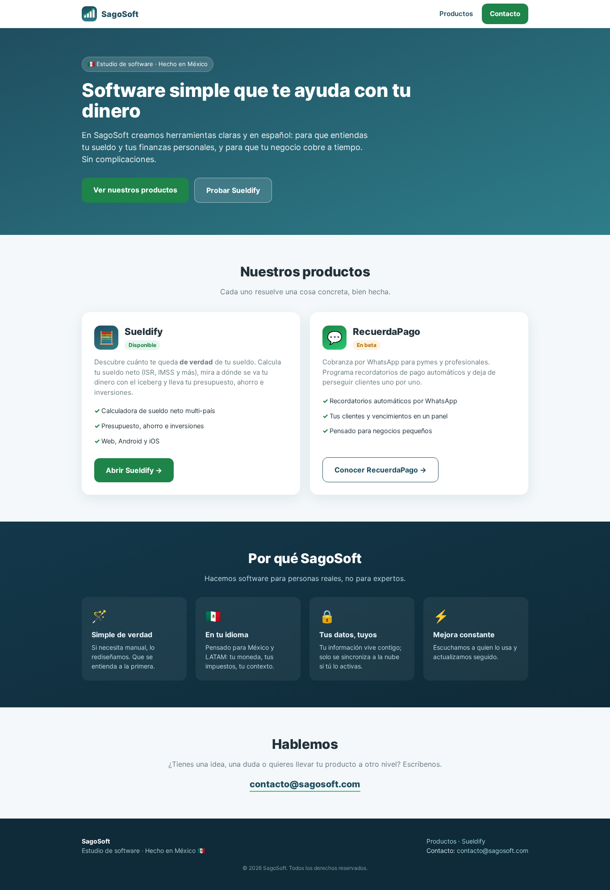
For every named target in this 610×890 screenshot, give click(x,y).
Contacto (505, 13)
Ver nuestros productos (135, 189)
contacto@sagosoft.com (305, 784)
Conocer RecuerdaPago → (380, 469)
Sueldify (473, 841)
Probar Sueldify (233, 190)
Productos (456, 13)
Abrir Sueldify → (134, 470)
